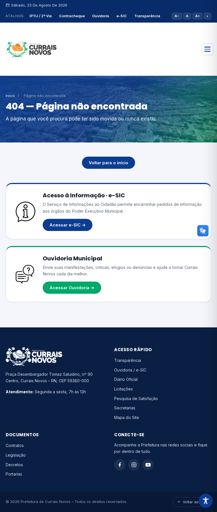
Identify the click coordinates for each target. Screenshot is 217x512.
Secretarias (124, 407)
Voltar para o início (108, 162)
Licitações (123, 388)
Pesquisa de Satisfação (136, 398)
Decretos (14, 464)
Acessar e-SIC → (67, 225)
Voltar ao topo (195, 502)
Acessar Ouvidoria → (71, 287)
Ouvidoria (100, 16)
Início (10, 95)
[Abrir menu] (207, 49)
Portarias (14, 474)
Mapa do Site (126, 417)
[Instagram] (134, 464)
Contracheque (72, 16)
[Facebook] (119, 464)
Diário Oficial (126, 379)
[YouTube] (148, 464)
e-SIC (121, 16)
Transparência (147, 16)
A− (177, 16)
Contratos (15, 445)
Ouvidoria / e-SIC (130, 370)
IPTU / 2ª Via (40, 16)
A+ (197, 16)
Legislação (16, 455)
